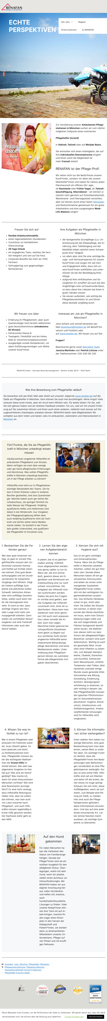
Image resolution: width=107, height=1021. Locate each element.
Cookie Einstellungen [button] (74, 1016)
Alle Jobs (65, 22)
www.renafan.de (68, 333)
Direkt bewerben (69, 30)
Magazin (82, 22)
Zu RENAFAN (88, 30)
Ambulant (9, 964)
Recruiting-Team (91, 347)
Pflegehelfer (34, 964)
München (8, 419)
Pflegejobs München (35, 967)
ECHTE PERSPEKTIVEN (32, 26)
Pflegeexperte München (15, 967)
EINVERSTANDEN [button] (96, 1017)
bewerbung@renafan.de (73, 327)
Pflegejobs (44, 964)
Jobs (16, 964)
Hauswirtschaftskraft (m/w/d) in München (23, 970)
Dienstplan (98, 202)
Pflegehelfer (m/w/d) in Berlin (17, 973)
